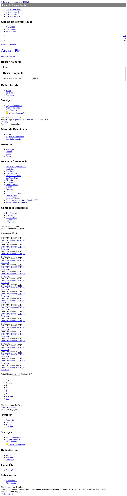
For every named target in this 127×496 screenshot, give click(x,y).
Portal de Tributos (13, 198)
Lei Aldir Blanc (12, 178)
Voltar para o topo (8, 407)
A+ (124, 36)
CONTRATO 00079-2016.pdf (13, 347)
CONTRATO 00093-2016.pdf (13, 267)
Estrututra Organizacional (16, 167)
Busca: (6, 78)
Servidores (10, 191)
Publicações (12, 218)
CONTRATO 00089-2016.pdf (13, 294)
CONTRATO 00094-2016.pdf (13, 254)
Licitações (10, 180)
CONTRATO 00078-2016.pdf (13, 354)
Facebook (10, 460)
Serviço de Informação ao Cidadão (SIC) (22, 200)
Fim (7, 399)
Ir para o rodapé (13, 16)
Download (5, 242)
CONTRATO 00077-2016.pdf (13, 361)
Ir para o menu (12, 12)
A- (124, 40)
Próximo (9, 396)
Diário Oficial (11, 173)
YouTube (9, 457)
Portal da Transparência (15, 193)
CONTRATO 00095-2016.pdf (13, 260)
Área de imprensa (13, 108)
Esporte (9, 152)
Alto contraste (11, 29)
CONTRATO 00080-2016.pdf (13, 341)
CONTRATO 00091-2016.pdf (13, 280)
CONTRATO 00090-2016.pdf (13, 287)
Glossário (9, 182)
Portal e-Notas (11, 196)
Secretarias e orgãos (13, 139)
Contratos (29, 119)
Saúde (8, 154)
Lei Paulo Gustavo (13, 176)
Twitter (9, 455)
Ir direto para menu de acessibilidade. (15, 2)
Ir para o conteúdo (14, 10)
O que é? (9, 470)
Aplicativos (11, 220)
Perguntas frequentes (14, 106)
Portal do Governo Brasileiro (15, 5)
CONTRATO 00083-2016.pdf (13, 321)
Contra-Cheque (12, 185)
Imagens (12, 213)
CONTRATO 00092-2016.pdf (13, 274)
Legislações (10, 171)
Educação (10, 149)
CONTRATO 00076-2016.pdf (13, 367)
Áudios (10, 215)
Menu (5, 122)
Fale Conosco (11, 110)
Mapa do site (11, 31)
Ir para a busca (12, 14)
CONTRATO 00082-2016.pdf (13, 327)
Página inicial (18, 119)
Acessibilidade (11, 27)
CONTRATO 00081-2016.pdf (13, 334)
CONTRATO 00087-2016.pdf (13, 300)
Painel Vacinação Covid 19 (16, 202)
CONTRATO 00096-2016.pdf (13, 247)
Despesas (9, 187)
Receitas (9, 189)
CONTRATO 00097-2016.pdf (13, 240)
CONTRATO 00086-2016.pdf (13, 307)
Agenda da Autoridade (15, 137)
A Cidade (9, 134)
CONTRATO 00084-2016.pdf (13, 314)
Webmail (10, 222)
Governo (9, 156)
